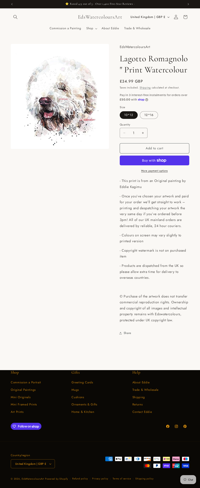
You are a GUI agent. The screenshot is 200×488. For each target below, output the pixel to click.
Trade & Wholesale (145, 390)
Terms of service (122, 478)
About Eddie (141, 382)
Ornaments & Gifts (84, 404)
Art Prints (17, 412)
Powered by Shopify (56, 479)
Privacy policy (100, 478)
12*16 (149, 115)
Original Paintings (23, 390)
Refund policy (80, 478)
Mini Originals (20, 397)
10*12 (128, 115)
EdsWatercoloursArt (33, 479)
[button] (15, 17)
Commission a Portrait (26, 382)
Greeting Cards (82, 382)
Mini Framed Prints (24, 404)
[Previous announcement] (12, 4)
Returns (137, 404)
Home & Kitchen (82, 412)
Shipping (145, 87)
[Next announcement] (188, 4)
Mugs (75, 390)
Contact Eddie (142, 412)
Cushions (77, 397)
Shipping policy (144, 478)
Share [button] (127, 333)
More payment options (154, 171)
